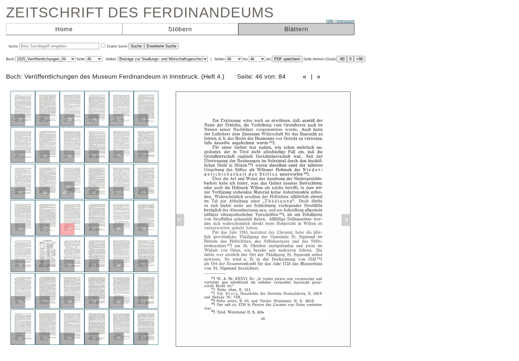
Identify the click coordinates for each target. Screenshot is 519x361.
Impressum (345, 21)
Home (64, 29)
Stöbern (180, 29)
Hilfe (330, 21)
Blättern (296, 29)
